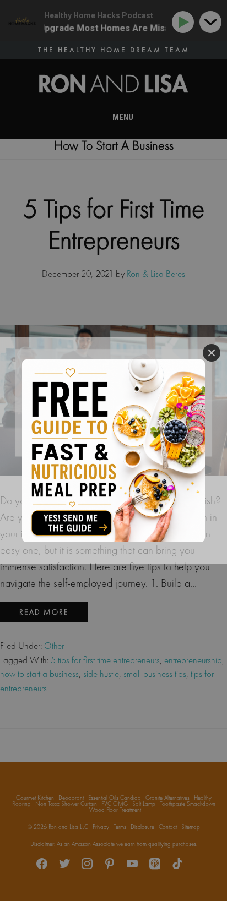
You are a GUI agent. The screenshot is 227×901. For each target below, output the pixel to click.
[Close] (211, 353)
